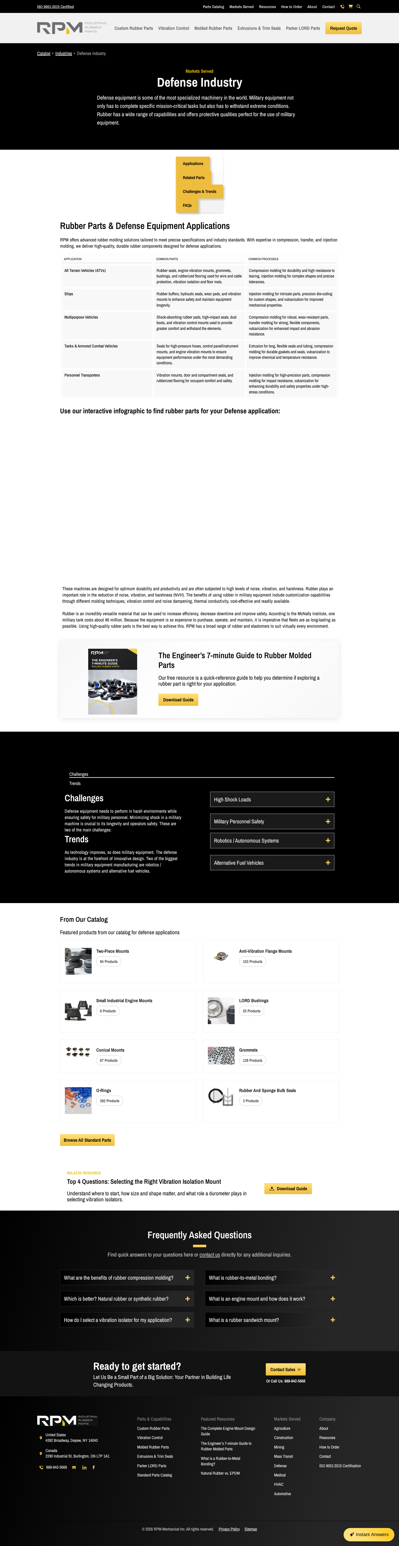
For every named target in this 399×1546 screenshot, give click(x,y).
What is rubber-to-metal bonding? (243, 1277)
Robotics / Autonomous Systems (246, 840)
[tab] (201, 774)
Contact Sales (282, 1369)
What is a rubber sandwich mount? (244, 1320)
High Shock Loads (232, 799)
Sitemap (251, 1529)
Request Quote (343, 28)
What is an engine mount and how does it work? (257, 1298)
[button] (193, 163)
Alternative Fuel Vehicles (239, 862)
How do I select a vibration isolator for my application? (118, 1320)
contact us (210, 1254)
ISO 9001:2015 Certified (55, 6)
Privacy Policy (229, 1529)
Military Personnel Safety (239, 821)
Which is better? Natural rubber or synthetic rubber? (116, 1298)
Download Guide (178, 700)
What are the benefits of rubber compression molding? (118, 1277)
